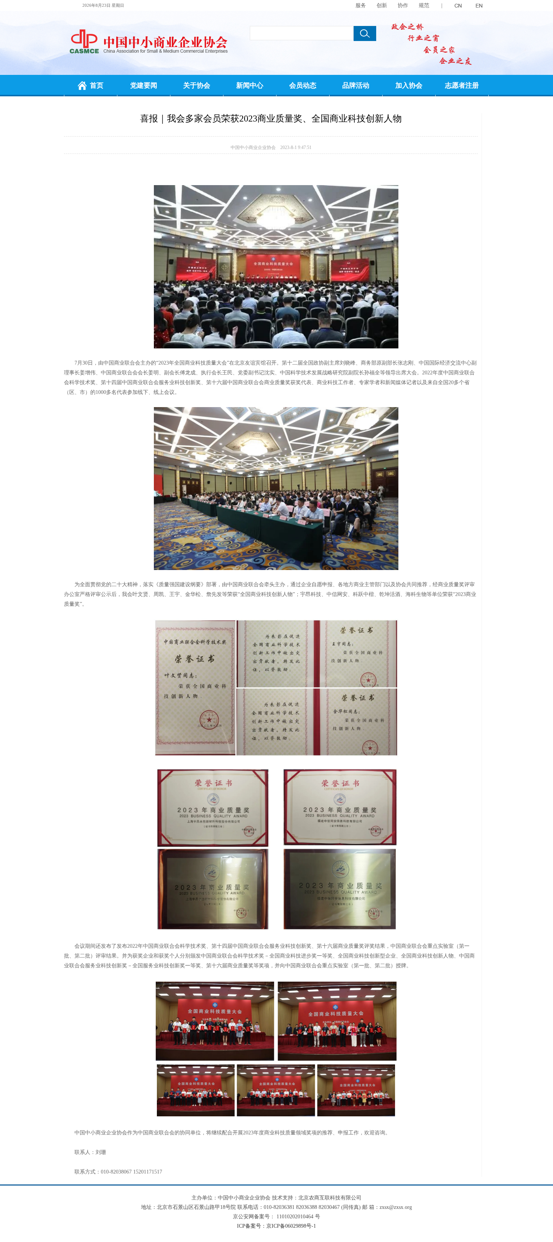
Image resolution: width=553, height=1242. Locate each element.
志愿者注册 (462, 85)
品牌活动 (355, 85)
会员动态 (302, 85)
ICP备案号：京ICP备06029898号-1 (276, 1226)
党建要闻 (143, 85)
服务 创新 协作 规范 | (399, 5)
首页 (96, 85)
